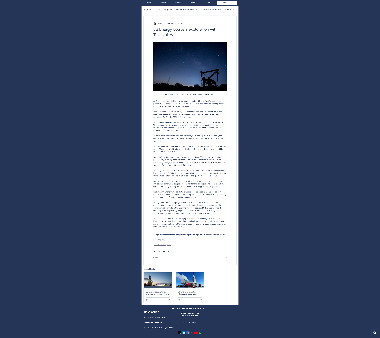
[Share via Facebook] (154, 251)
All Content (147, 9)
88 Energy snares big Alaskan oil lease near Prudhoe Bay (187, 293)
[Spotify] (200, 332)
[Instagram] (192, 332)
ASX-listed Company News (163, 9)
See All (234, 269)
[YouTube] (196, 332)
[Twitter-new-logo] (179, 332)
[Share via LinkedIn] (164, 251)
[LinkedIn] (183, 332)
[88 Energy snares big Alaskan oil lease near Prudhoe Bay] (190, 280)
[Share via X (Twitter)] (159, 251)
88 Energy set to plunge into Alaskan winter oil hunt (157, 293)
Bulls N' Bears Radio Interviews (211, 9)
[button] (178, 2)
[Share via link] (169, 251)
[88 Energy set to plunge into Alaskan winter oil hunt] (158, 280)
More (227, 9)
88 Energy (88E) (160, 240)
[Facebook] (188, 332)
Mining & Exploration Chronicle (186, 9)
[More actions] (225, 23)
